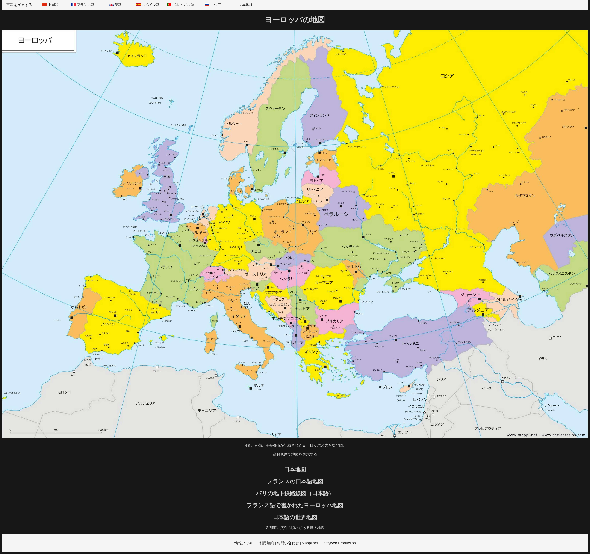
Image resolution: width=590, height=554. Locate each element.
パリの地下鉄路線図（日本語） (295, 493)
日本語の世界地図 (295, 517)
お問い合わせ (288, 543)
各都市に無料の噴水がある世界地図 (295, 528)
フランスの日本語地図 (295, 481)
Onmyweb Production (338, 543)
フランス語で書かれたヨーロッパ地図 (295, 505)
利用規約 (266, 543)
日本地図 (295, 469)
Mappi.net (310, 543)
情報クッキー (245, 543)
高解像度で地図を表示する (295, 454)
